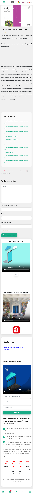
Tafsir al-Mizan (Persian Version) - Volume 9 (16, 156)
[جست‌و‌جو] (23, 491)
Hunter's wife (9, 152)
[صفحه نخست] (3, 491)
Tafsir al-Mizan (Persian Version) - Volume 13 (16, 127)
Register (16, 412)
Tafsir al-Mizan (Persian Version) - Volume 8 (16, 161)
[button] (16, 491)
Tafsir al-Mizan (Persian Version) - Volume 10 (16, 148)
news (8, 174)
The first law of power (11, 139)
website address (6, 222)
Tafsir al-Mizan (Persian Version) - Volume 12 (16, 132)
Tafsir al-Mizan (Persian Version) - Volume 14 (16, 122)
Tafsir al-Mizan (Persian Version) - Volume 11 (16, 143)
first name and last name (9, 205)
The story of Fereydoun (11, 136)
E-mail (3, 214)
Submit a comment (9, 235)
